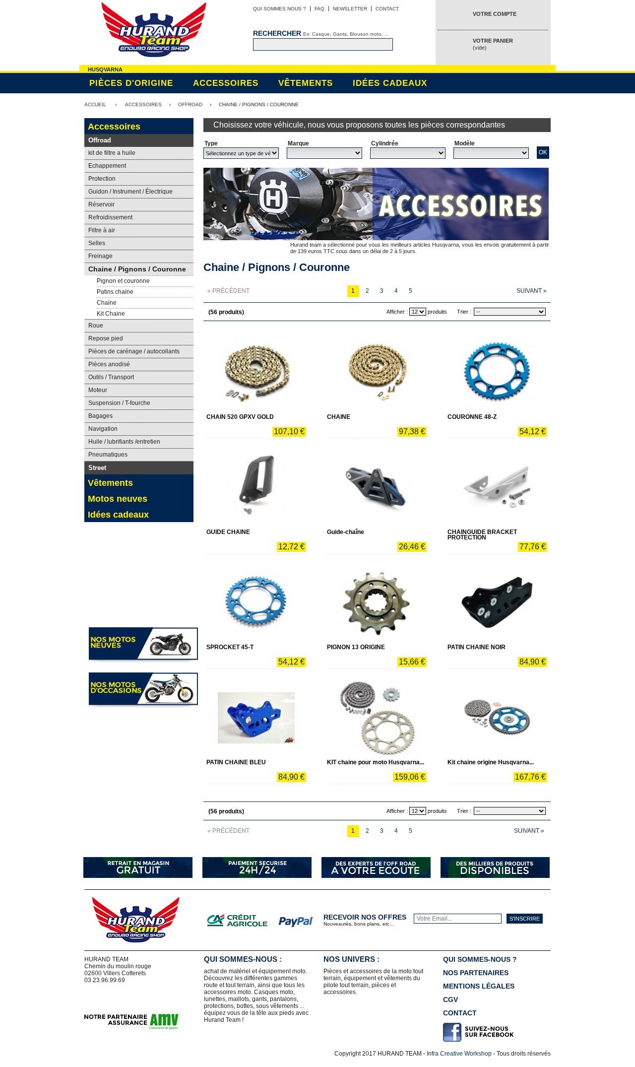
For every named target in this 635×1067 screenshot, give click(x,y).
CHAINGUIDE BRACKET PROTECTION (482, 535)
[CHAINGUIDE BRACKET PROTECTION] (497, 487)
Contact (387, 8)
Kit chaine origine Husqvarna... (490, 762)
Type (211, 143)
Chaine (107, 302)
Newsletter (350, 8)
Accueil (95, 104)
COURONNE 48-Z (472, 416)
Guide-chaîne (345, 532)
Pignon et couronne (123, 280)
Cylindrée (384, 143)
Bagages (100, 415)
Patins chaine (115, 291)
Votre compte (494, 14)
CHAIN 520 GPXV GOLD (240, 416)
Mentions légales (478, 986)
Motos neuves (117, 499)
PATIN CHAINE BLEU (236, 762)
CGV (450, 999)
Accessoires (225, 83)
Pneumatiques (107, 454)
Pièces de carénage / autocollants (134, 351)
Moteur (97, 390)
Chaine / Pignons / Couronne (137, 269)
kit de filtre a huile (111, 152)
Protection (102, 178)
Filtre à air (101, 230)
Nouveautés (138, 593)
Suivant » (531, 290)
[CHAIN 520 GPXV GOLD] (256, 372)
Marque (298, 143)
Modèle (464, 143)
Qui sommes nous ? (279, 8)
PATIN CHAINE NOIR (476, 647)
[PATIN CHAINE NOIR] (497, 602)
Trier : (464, 312)
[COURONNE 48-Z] (497, 372)
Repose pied (105, 338)
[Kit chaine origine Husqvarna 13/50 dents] (497, 717)
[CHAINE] (376, 372)
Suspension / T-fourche (119, 403)
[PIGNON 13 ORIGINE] (376, 602)
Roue (95, 325)
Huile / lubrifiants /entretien (124, 441)
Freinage (100, 256)
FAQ (319, 8)
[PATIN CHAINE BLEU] (256, 717)
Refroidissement (110, 217)
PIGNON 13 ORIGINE (356, 647)
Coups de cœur (174, 593)
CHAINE (338, 416)
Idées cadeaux (390, 83)
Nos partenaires (475, 973)
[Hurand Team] (153, 31)
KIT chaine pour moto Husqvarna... (375, 762)
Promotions (102, 593)
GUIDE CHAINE (228, 532)
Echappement (107, 165)
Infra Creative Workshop (459, 1053)
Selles (96, 243)
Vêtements (305, 83)
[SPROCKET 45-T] (256, 602)
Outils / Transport (111, 377)
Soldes (139, 549)
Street (97, 467)
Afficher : (397, 312)
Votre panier (493, 44)
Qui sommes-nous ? (480, 959)
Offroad (190, 104)
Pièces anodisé (109, 364)
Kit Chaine (111, 313)
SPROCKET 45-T (230, 647)
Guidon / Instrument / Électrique (130, 191)
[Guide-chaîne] (376, 487)
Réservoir (101, 204)
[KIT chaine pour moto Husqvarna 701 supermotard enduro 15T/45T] (376, 717)
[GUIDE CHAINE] (256, 487)
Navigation (103, 428)
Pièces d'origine (131, 83)
